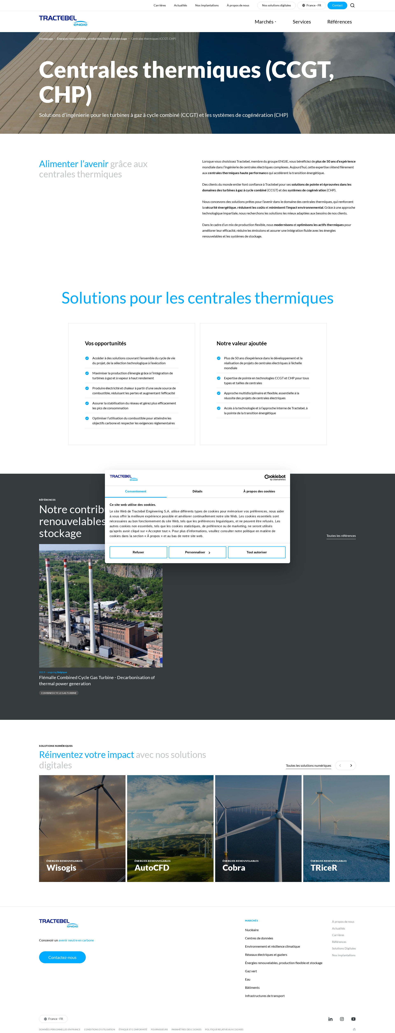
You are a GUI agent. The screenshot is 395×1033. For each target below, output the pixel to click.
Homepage (46, 38)
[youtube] (353, 1019)
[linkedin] (330, 1019)
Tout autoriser (257, 552)
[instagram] (341, 1019)
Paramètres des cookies (186, 1029)
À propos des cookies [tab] (259, 491)
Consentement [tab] (135, 491)
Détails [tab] (198, 491)
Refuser (138, 552)
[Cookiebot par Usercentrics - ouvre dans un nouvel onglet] (268, 478)
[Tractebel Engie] (63, 22)
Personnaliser (195, 552)
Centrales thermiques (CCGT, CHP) (153, 38)
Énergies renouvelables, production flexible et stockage (92, 38)
